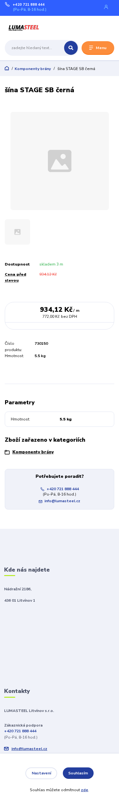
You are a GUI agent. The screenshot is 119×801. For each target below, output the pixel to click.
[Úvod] (24, 27)
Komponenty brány (33, 68)
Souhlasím (78, 773)
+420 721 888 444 (29, 5)
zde (84, 789)
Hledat (71, 48)
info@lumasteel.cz (62, 500)
